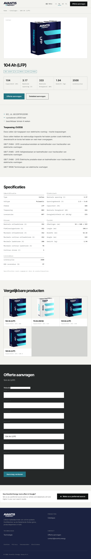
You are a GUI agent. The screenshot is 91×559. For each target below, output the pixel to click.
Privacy (15, 544)
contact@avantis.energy (57, 538)
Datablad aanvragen (37, 96)
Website (7, 388)
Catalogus (13, 10)
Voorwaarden (24, 544)
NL (59, 4)
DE (63, 4)
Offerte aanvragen (78, 4)
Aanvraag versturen (15, 474)
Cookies (7, 544)
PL (66, 4)
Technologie (8, 535)
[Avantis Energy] (10, 4)
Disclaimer (35, 544)
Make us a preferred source (74, 496)
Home (5, 10)
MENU (50, 4)
